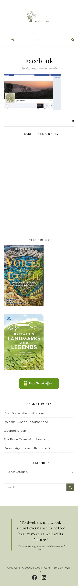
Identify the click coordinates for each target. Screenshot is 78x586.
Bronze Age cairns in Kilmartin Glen (29, 448)
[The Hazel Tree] (39, 16)
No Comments (48, 68)
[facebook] (35, 578)
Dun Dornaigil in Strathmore (24, 413)
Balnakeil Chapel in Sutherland (26, 422)
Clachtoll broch (15, 430)
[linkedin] (44, 578)
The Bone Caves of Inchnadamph (28, 439)
